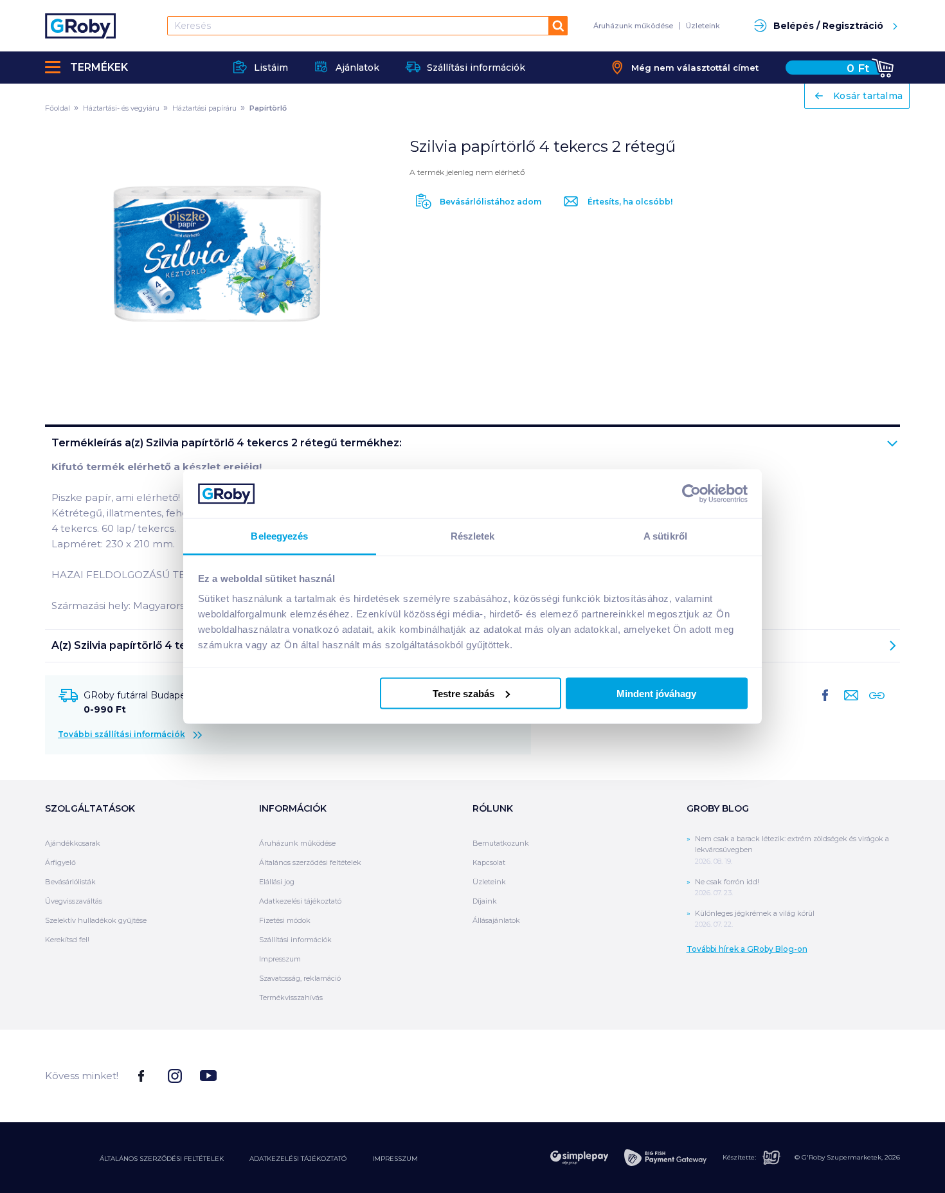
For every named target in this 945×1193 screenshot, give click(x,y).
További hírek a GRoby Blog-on (747, 949)
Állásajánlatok (496, 920)
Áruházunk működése (633, 25)
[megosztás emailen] (848, 705)
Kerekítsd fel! (67, 939)
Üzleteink (703, 25)
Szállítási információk (295, 939)
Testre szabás (463, 693)
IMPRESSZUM (395, 1158)
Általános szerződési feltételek (310, 862)
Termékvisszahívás (291, 997)
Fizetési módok (284, 920)
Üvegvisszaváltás (73, 901)
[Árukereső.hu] (852, 1075)
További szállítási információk (121, 734)
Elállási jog (276, 881)
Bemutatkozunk (501, 843)
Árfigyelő (60, 862)
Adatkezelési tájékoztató (300, 901)
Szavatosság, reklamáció (300, 978)
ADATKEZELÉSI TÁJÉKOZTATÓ (297, 1158)
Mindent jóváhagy (656, 693)
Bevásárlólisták (70, 881)
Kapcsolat (489, 862)
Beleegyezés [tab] (279, 536)
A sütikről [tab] (665, 536)
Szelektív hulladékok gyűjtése (96, 920)
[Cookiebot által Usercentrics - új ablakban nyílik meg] (691, 493)
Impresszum (280, 958)
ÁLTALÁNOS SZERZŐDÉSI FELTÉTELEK (162, 1158)
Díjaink (485, 901)
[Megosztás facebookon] (825, 705)
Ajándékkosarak (72, 843)
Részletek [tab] (473, 536)
